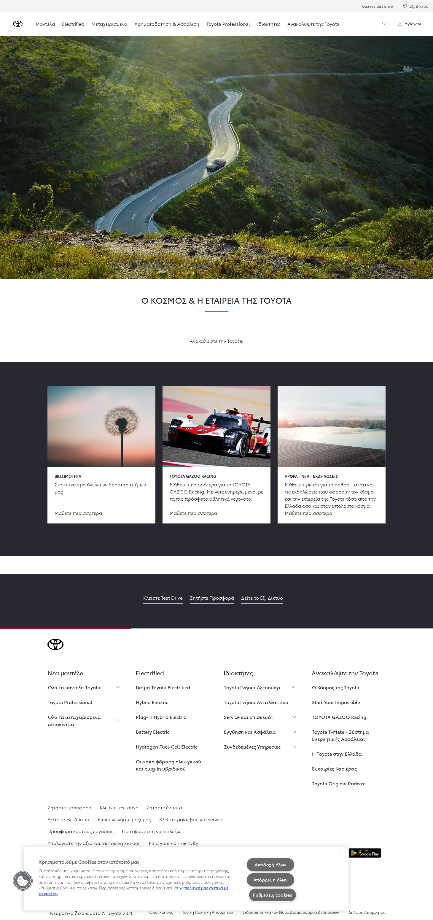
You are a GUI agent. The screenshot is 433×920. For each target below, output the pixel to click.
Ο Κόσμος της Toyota (335, 687)
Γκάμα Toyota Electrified (163, 687)
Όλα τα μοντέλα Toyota (74, 687)
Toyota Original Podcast (339, 783)
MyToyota (413, 23)
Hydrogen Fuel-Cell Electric (167, 746)
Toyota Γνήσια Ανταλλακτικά (256, 701)
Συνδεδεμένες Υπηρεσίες (252, 746)
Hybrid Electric (152, 701)
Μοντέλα (45, 23)
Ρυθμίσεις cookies (272, 895)
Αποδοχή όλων (270, 865)
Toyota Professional (228, 23)
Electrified (73, 23)
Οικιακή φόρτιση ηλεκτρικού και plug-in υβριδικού (168, 765)
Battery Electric (152, 731)
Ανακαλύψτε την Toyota (313, 23)
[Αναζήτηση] (384, 24)
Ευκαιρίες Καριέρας (334, 768)
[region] (186, 879)
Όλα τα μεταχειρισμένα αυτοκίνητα (74, 720)
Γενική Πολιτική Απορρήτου (208, 912)
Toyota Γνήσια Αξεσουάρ (252, 687)
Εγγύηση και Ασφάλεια (250, 731)
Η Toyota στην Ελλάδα (337, 753)
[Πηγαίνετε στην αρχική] (18, 24)
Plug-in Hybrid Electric (161, 716)
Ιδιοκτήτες (268, 23)
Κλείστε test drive (377, 6)
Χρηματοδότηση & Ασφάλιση (166, 23)
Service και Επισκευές (248, 716)
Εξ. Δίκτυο (419, 6)
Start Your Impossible (336, 701)
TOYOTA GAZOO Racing (339, 716)
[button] (22, 880)
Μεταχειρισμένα (109, 23)
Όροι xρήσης (161, 912)
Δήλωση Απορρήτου (367, 912)
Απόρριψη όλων (271, 880)
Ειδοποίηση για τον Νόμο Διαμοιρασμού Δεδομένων (291, 912)
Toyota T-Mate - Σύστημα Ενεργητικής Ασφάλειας (340, 735)
